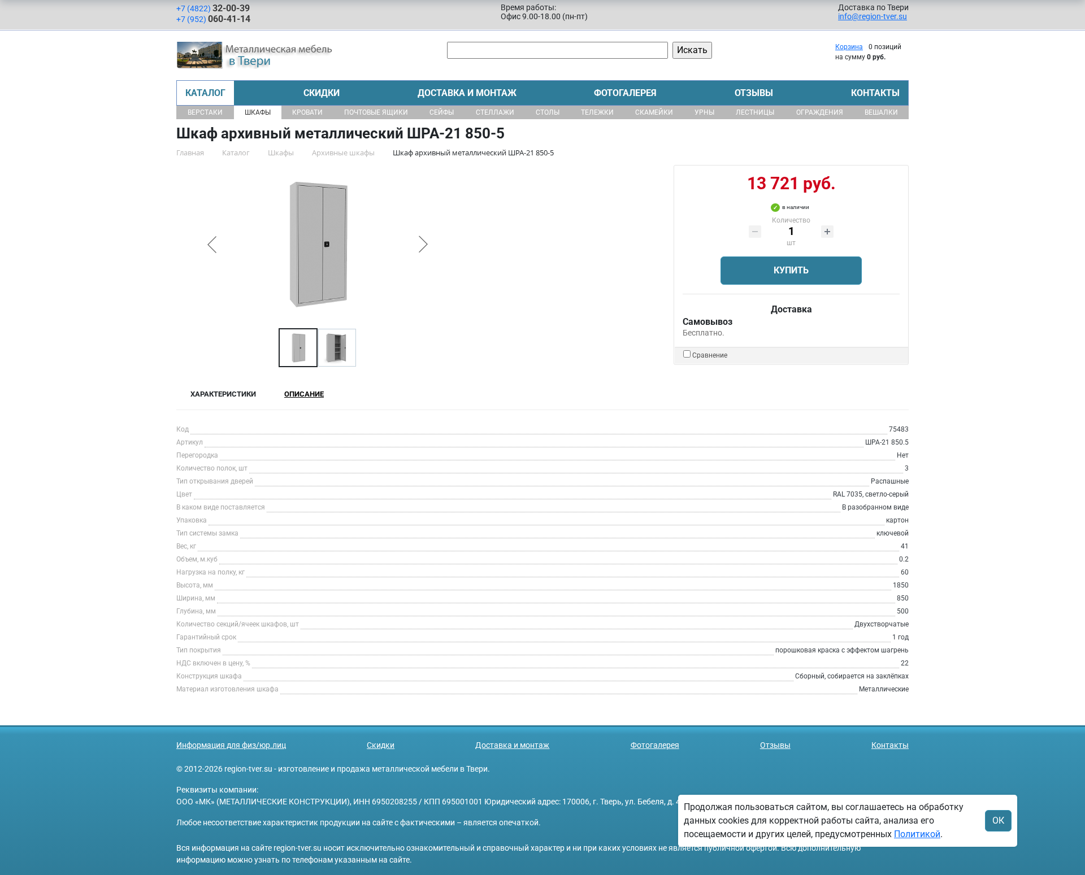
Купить (791, 270)
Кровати (307, 112)
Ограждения (819, 112)
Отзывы (754, 93)
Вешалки (881, 112)
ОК (998, 820)
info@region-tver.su (872, 16)
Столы (547, 112)
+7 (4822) (213, 8)
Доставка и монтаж (467, 93)
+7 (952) (213, 19)
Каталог (205, 93)
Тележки (597, 112)
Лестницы (755, 112)
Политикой (917, 834)
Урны (704, 112)
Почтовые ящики (376, 112)
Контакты (875, 93)
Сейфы (441, 112)
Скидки (321, 93)
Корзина (849, 47)
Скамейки (654, 112)
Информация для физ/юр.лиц (231, 745)
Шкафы (258, 112)
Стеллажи (495, 112)
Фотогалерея (625, 93)
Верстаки (205, 112)
